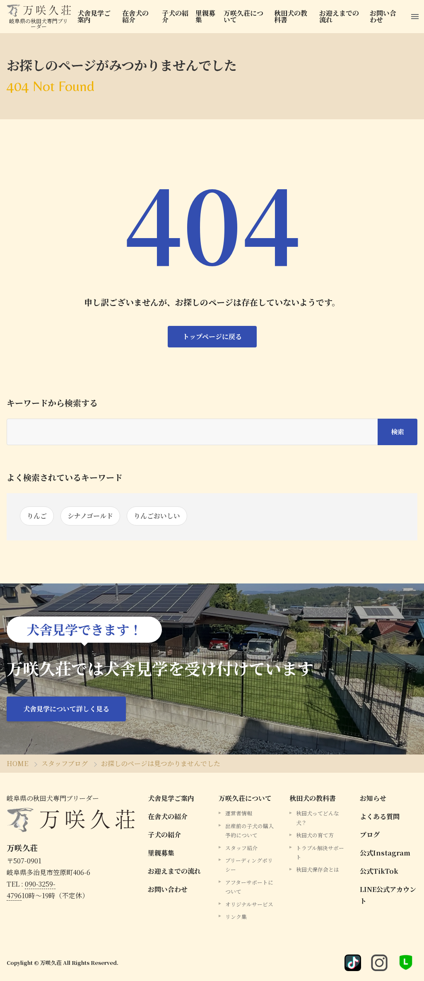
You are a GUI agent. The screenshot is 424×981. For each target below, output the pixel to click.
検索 (397, 431)
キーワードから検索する (52, 403)
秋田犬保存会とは (317, 869)
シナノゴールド (90, 516)
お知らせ (373, 798)
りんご (37, 516)
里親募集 (205, 16)
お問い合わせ (383, 16)
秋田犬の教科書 (290, 16)
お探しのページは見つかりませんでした (160, 763)
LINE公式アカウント (388, 895)
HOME (17, 763)
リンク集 (236, 917)
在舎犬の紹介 (135, 16)
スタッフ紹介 (241, 848)
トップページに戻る (212, 336)
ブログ (370, 834)
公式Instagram (385, 853)
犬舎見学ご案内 (94, 16)
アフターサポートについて (249, 886)
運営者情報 (238, 813)
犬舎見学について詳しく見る (66, 708)
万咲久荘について (243, 16)
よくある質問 (380, 816)
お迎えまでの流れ (339, 16)
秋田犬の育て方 (315, 835)
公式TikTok (379, 871)
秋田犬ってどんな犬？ (317, 817)
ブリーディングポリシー (249, 864)
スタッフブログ (64, 763)
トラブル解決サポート (320, 852)
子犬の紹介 (175, 16)
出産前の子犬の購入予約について (249, 830)
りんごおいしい (157, 516)
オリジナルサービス (249, 904)
